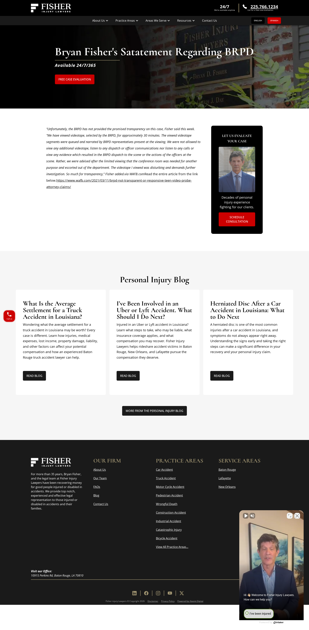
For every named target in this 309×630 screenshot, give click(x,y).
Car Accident (164, 470)
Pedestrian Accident (169, 495)
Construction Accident (171, 513)
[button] (100, 20)
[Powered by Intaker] (278, 622)
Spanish (274, 20)
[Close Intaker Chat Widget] (297, 516)
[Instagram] (158, 593)
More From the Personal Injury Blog (154, 411)
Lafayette (225, 478)
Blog (96, 495)
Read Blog (34, 376)
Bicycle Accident (166, 538)
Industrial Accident (168, 521)
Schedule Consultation (237, 219)
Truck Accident (166, 478)
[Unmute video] (246, 516)
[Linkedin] (134, 593)
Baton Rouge (227, 470)
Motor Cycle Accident (170, 487)
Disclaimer (153, 601)
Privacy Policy (168, 601)
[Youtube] (170, 593)
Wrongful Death (166, 504)
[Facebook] (146, 593)
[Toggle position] (290, 516)
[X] (182, 593)
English (258, 20)
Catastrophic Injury (169, 530)
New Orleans (227, 487)
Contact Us (209, 21)
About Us (99, 470)
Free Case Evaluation (74, 79)
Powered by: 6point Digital (190, 601)
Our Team (100, 478)
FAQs (96, 487)
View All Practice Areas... (172, 547)
